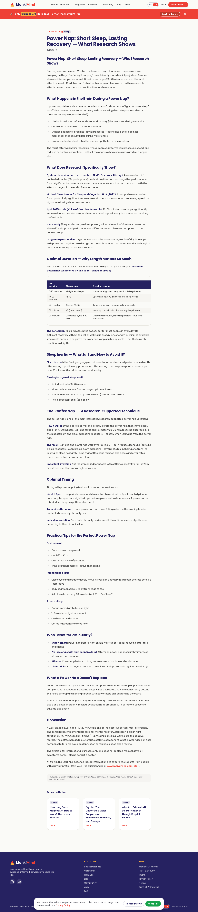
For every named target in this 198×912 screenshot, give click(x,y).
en (156, 4)
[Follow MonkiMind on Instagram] (12, 881)
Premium (92, 4)
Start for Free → (169, 14)
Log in (163, 4)
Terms (142, 882)
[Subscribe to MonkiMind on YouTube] (19, 881)
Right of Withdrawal (149, 887)
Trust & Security (147, 870)
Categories (79, 4)
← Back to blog (55, 31)
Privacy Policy (146, 878)
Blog (119, 4)
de (150, 4)
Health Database (60, 4)
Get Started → (178, 4)
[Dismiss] (185, 14)
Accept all (153, 903)
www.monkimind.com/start (123, 766)
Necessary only (134, 903)
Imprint (142, 874)
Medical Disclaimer (148, 866)
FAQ (86, 891)
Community (107, 4)
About (128, 4)
